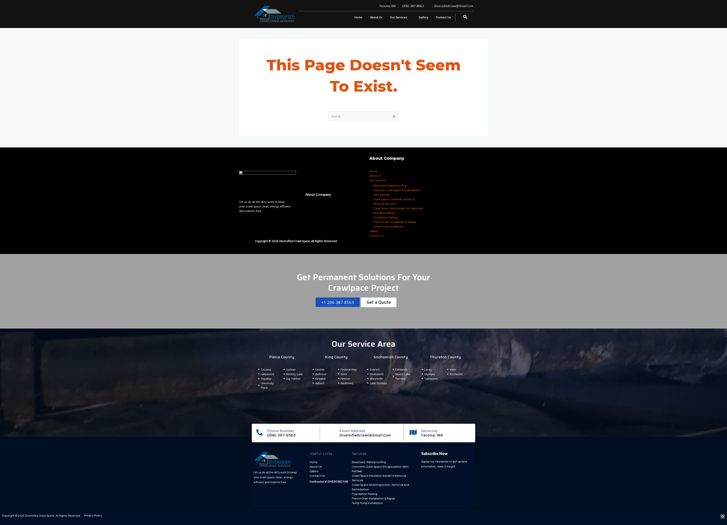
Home (358, 17)
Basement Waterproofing (390, 185)
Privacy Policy (93, 515)
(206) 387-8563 (281, 435)
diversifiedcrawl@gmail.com (365, 435)
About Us (376, 17)
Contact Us (443, 17)
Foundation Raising (385, 217)
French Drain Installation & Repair (395, 222)
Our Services (398, 17)
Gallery (423, 17)
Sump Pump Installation (388, 226)
